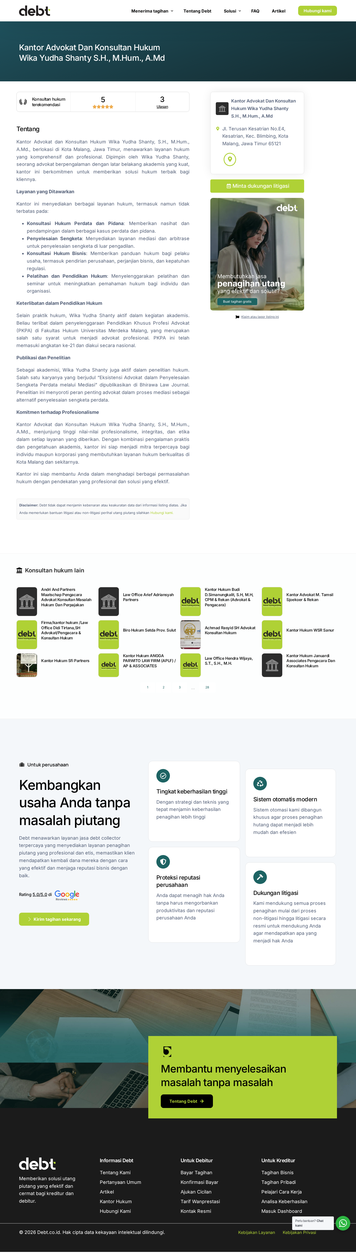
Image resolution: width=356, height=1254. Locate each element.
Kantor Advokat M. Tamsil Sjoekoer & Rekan (309, 597)
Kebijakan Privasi (299, 1232)
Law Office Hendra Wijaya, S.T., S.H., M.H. (229, 661)
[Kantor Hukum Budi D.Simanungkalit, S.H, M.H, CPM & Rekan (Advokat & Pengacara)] (190, 601)
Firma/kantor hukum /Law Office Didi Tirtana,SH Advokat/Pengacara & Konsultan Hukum (64, 630)
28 (207, 687)
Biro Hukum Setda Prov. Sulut (149, 630)
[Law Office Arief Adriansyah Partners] (108, 601)
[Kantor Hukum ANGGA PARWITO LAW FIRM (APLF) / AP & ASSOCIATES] (108, 665)
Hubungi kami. (162, 513)
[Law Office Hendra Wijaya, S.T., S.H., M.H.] (190, 665)
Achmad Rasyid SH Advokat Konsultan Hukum (230, 630)
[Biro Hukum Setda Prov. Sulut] (108, 634)
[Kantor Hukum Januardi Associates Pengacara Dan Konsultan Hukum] (272, 665)
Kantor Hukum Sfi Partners (65, 660)
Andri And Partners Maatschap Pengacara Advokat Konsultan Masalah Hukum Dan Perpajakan (66, 597)
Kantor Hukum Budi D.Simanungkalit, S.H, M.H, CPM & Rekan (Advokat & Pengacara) (229, 597)
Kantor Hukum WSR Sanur (310, 630)
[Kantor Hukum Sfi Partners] (26, 665)
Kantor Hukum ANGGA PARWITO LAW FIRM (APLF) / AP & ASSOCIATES (149, 660)
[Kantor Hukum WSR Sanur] (272, 634)
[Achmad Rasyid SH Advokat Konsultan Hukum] (190, 634)
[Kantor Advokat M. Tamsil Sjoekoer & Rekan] (272, 601)
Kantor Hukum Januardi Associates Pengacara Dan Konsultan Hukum (310, 660)
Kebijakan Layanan (256, 1232)
